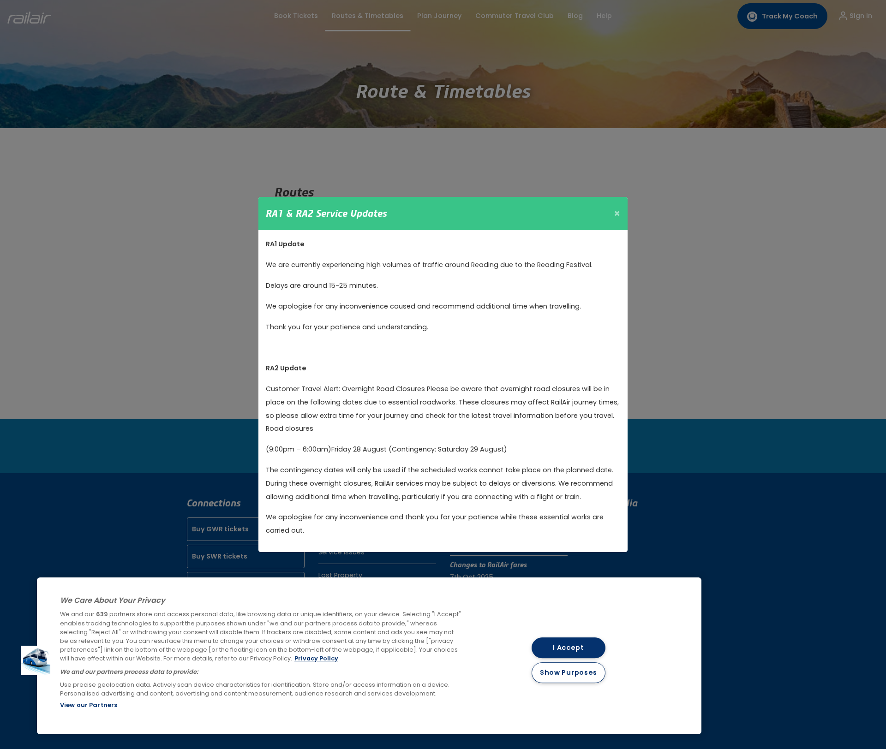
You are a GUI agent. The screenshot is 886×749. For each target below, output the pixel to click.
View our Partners (88, 705)
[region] (369, 655)
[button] (35, 660)
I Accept (568, 647)
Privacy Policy (316, 658)
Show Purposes (568, 673)
